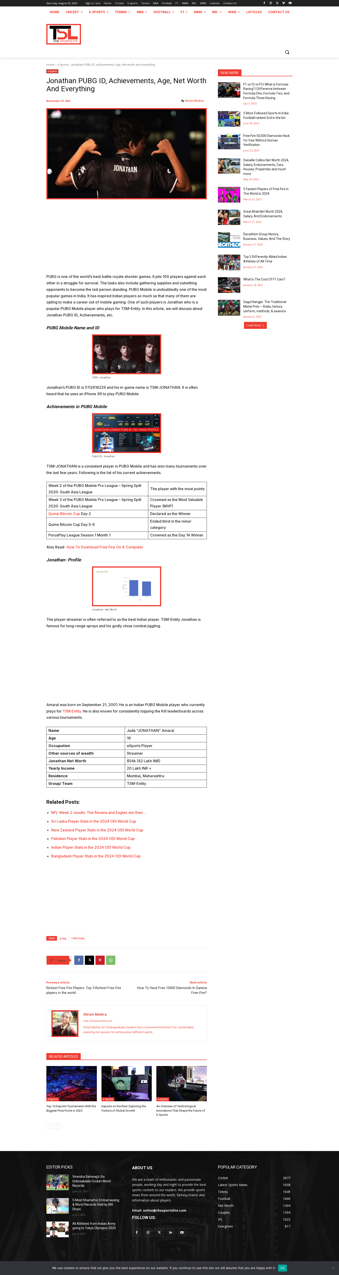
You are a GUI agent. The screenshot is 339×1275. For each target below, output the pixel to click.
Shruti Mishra (194, 100)
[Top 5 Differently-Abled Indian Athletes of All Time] (229, 262)
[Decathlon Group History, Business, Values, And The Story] (229, 240)
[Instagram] (271, 3)
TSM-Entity (78, 938)
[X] (277, 3)
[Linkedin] (170, 1232)
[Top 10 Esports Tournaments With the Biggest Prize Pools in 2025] (71, 1083)
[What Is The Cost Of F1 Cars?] (229, 285)
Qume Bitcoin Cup (64, 513)
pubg (63, 938)
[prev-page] (49, 1126)
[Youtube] (290, 3)
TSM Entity (71, 711)
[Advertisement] (126, 239)
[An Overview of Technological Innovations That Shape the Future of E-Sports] (181, 1083)
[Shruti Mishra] (64, 1023)
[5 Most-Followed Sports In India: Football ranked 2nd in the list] (229, 119)
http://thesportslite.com (97, 1020)
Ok (282, 1268)
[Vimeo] (283, 3)
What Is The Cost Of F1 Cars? (264, 279)
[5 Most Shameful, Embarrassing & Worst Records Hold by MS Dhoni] (57, 1206)
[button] (287, 52)
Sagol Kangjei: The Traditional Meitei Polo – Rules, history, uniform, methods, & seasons (264, 306)
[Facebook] (264, 3)
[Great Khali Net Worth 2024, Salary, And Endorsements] (229, 217)
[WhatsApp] (110, 960)
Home (50, 65)
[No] (333, 1268)
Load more (254, 325)
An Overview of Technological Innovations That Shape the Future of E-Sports (180, 1110)
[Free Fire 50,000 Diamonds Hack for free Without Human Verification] (229, 141)
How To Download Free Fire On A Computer (105, 547)
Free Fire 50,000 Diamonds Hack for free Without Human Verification (266, 140)
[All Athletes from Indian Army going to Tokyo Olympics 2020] (57, 1229)
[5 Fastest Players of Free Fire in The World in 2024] (229, 195)
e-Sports (62, 65)
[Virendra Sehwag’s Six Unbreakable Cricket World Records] (57, 1182)
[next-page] (56, 1126)
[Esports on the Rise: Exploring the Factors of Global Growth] (126, 1083)
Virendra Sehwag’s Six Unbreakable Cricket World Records (91, 1181)
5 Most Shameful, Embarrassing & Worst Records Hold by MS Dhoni (95, 1204)
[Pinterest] (100, 960)
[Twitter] (159, 1232)
